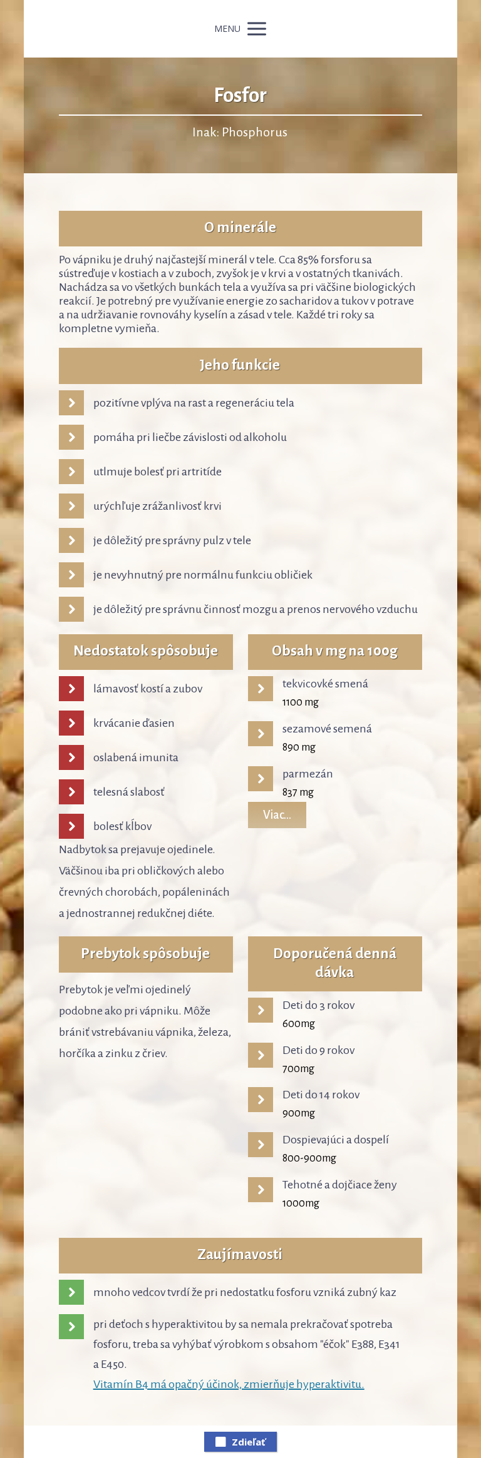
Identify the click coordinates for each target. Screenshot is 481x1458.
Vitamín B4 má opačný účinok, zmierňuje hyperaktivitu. (229, 1384)
